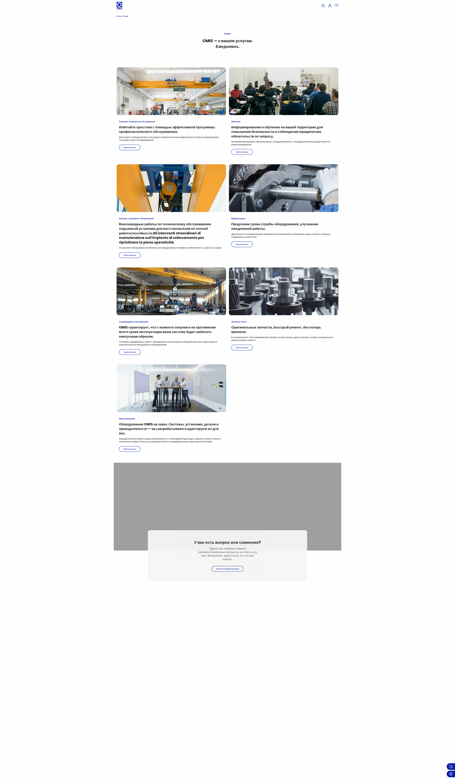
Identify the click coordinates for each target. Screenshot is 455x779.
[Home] (119, 5)
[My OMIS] (330, 6)
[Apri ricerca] (323, 6)
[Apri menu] (336, 6)
